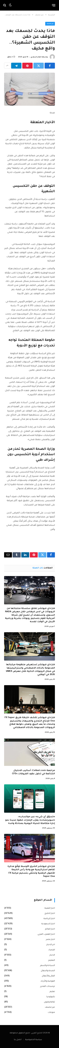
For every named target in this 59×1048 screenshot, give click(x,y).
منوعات (51, 1012)
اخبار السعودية (48, 924)
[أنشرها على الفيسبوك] (50, 66)
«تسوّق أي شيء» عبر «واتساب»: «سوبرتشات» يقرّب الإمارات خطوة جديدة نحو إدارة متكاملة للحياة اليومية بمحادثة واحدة (30, 820)
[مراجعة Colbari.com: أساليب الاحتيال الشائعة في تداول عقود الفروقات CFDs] (29, 752)
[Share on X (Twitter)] (38, 66)
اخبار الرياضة (49, 919)
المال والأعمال (48, 976)
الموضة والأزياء (48, 981)
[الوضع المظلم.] (10, 5)
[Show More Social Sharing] (7, 66)
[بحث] (5, 5)
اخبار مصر (50, 939)
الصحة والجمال (48, 971)
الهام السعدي (36, 57)
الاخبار (52, 955)
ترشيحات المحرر (47, 986)
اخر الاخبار (50, 945)
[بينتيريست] (27, 66)
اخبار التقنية (50, 908)
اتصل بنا (17, 1040)
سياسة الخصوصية (33, 1040)
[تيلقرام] (16, 66)
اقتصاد (51, 950)
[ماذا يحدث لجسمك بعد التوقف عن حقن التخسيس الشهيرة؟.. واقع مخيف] (29, 89)
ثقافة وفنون (49, 1002)
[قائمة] (53, 5)
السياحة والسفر (47, 965)
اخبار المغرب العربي (46, 934)
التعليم (51, 960)
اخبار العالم (50, 929)
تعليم (52, 992)
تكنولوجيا (50, 997)
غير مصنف (50, 24)
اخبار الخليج (50, 913)
